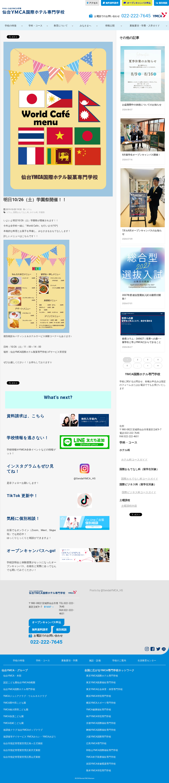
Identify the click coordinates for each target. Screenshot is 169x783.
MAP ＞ (50, 606)
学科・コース (35, 25)
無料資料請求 (112, 3)
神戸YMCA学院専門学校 (98, 716)
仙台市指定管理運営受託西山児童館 (21, 757)
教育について (61, 25)
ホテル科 (34, 212)
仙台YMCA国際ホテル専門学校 (19, 689)
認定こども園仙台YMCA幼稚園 (19, 682)
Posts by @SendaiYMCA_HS (106, 590)
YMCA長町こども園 (13, 723)
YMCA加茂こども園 (13, 716)
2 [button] (137, 360)
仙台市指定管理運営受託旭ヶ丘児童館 (23, 743)
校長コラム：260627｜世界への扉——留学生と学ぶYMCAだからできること (141, 340)
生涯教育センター (147, 660)
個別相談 (163, 3)
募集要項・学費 (69, 660)
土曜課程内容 (129, 505)
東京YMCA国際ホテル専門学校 (102, 675)
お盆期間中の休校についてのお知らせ (141, 104)
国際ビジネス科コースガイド (139, 492)
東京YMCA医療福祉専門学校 (101, 682)
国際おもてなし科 (21, 212)
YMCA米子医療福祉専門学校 (101, 757)
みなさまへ (85, 25)
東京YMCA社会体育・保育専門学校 (104, 689)
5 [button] (127, 366)
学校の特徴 (10, 25)
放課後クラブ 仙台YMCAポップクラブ (23, 730)
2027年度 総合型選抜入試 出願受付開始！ (141, 297)
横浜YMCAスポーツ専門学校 (101, 702)
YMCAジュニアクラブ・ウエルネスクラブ (25, 696)
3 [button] (147, 360)
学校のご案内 (119, 660)
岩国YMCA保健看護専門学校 (101, 763)
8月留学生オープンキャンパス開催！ (141, 154)
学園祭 (42, 212)
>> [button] (158, 366)
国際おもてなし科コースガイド (139, 478)
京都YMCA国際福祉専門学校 (101, 723)
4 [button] (157, 360)
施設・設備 (95, 660)
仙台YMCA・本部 (12, 675)
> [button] (147, 366)
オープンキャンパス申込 (139, 3)
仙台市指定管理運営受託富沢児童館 (21, 750)
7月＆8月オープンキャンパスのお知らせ (142, 232)
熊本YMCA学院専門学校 (98, 770)
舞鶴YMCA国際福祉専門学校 (101, 730)
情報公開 (110, 25)
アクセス (93, 3)
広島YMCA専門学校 (96, 743)
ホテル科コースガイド (134, 459)
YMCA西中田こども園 (14, 702)
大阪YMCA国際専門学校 (98, 736)
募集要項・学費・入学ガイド (145, 25)
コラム (29, 209)
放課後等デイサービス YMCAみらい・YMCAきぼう (29, 736)
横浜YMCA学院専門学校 (98, 696)
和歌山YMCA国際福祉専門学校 (102, 750)
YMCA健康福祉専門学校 (98, 709)
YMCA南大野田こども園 (15, 709)
